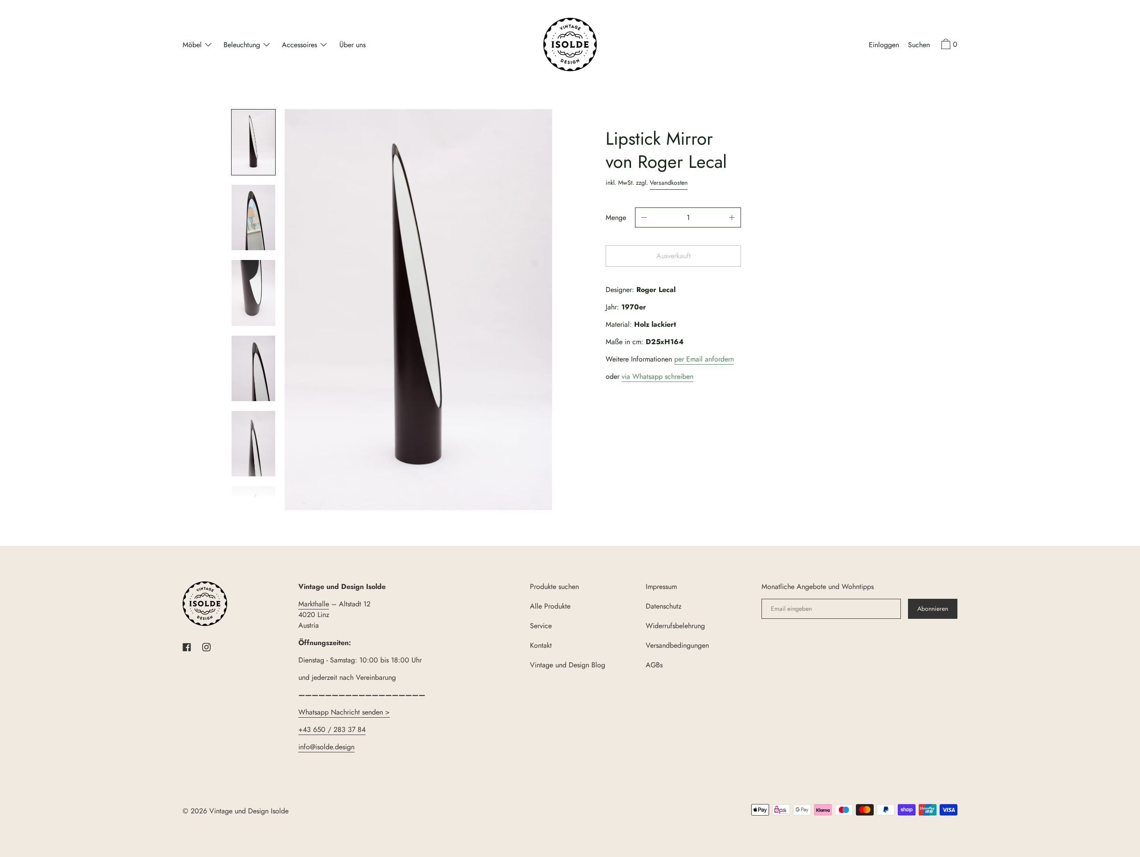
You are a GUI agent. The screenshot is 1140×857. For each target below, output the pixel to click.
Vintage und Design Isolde (249, 811)
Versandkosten (669, 182)
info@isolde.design (326, 747)
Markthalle (313, 604)
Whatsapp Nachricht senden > (344, 712)
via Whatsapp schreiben (657, 376)
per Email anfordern (704, 359)
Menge (616, 217)
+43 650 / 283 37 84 (332, 729)
